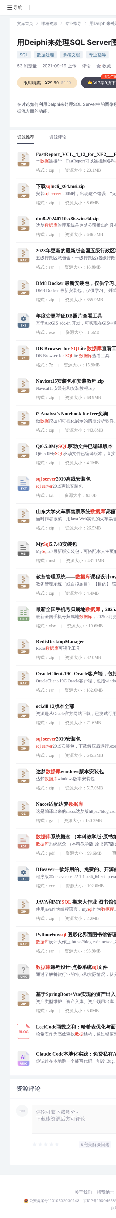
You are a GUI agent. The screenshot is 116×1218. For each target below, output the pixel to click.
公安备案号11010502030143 (54, 1200)
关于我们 (83, 1192)
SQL (23, 54)
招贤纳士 (105, 1192)
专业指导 (73, 23)
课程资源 (49, 23)
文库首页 (25, 23)
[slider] (46, 1144)
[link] (25, 23)
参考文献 (71, 54)
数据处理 (45, 54)
